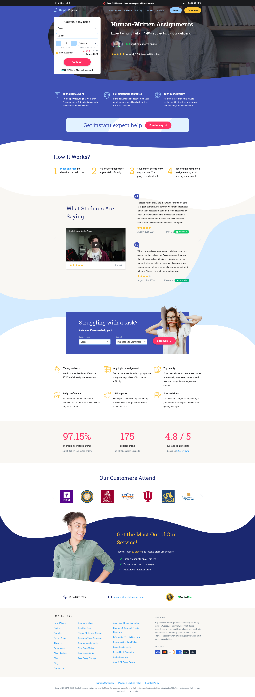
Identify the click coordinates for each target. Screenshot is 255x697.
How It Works (115, 10)
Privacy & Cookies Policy (129, 683)
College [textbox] (61, 35)
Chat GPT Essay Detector (125, 662)
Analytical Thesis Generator (126, 623)
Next (199, 239)
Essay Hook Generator (123, 652)
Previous (55, 239)
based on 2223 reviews (150, 54)
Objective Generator (122, 647)
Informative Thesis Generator (126, 637)
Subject (119, 337)
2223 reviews (182, 451)
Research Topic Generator (90, 638)
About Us (58, 643)
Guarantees (59, 648)
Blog (56, 663)
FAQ (56, 658)
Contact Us (59, 668)
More (159, 10)
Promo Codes (60, 638)
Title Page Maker (86, 648)
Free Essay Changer (87, 658)
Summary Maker (86, 623)
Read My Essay (85, 628)
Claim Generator (120, 657)
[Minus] (58, 43)
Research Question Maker (125, 642)
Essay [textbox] (60, 28)
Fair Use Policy (152, 683)
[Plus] (74, 43)
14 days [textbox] (83, 43)
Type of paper (84, 337)
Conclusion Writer (86, 653)
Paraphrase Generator (88, 643)
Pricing (138, 10)
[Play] (96, 245)
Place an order (68, 168)
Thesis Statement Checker (90, 633)
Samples (149, 10)
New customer (66, 53)
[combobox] (77, 28)
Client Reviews (60, 653)
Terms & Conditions (105, 683)
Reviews (128, 10)
